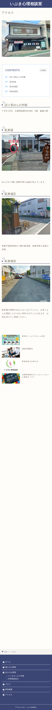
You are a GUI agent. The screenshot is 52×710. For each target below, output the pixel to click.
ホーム (8, 662)
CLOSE (43, 70)
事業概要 (8, 689)
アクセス (8, 695)
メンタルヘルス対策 (16, 676)
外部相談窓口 (13, 679)
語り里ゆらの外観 (18, 77)
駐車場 (14, 82)
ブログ (8, 684)
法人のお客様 (10, 672)
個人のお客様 (10, 667)
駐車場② (14, 87)
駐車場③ (14, 91)
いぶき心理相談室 (26, 3)
